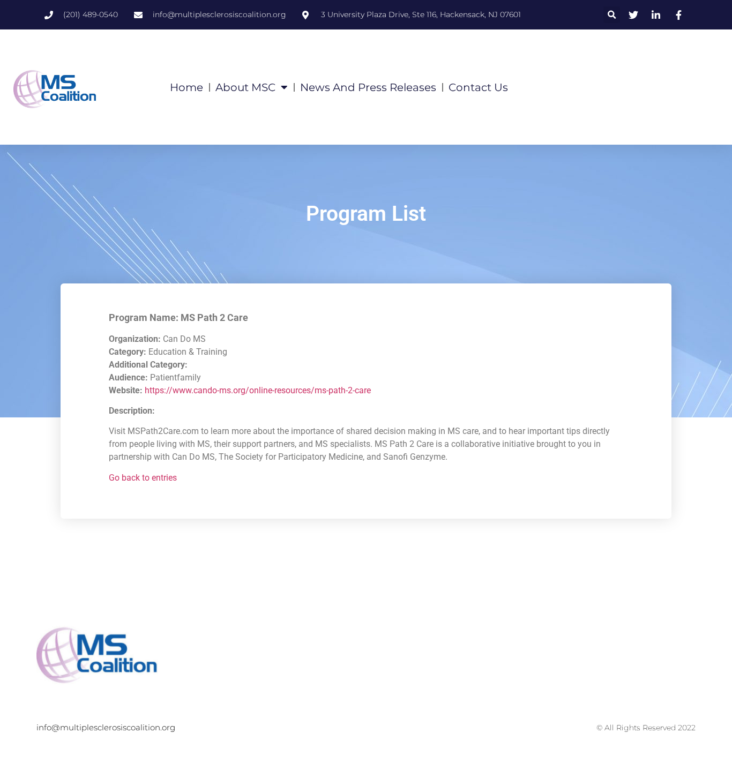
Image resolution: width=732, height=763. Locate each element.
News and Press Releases (368, 87)
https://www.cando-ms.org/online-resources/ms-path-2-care (258, 390)
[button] (611, 14)
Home (186, 87)
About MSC (245, 87)
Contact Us (478, 87)
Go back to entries (143, 478)
